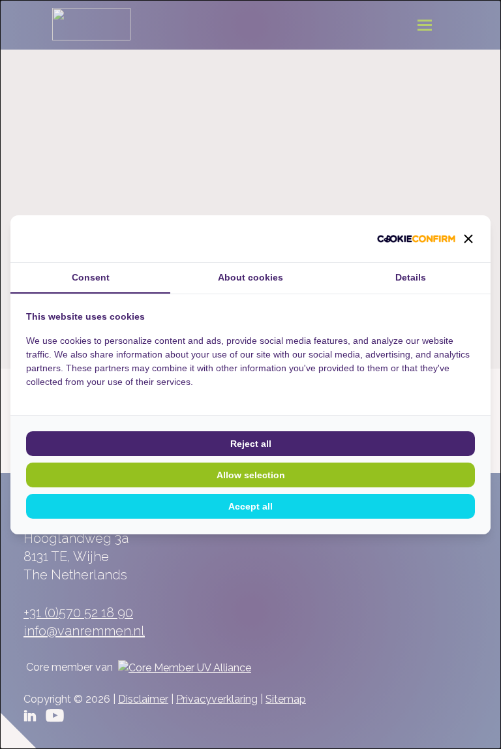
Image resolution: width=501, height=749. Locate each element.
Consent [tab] (91, 277)
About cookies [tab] (250, 277)
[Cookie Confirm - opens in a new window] (416, 239)
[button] (468, 238)
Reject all (250, 443)
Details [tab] (410, 277)
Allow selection (251, 475)
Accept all (250, 506)
